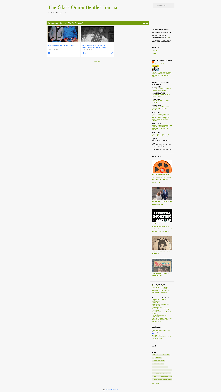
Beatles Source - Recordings (161, 309)
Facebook (155, 50)
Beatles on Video (157, 307)
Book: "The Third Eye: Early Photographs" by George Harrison (160, 108)
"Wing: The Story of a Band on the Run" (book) (165, 376)
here (168, 37)
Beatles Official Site (158, 286)
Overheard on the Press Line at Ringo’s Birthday (161, 337)
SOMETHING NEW (158, 335)
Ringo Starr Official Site (159, 292)
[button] (77, 53)
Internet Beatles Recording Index (162, 318)
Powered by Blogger (111, 389)
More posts (97, 61)
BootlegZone (156, 310)
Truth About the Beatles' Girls (161, 330)
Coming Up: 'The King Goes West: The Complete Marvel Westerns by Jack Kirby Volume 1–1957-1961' (162, 74)
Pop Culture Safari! (158, 64)
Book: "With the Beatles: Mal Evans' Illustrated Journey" (160, 135)
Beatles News (156, 306)
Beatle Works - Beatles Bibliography (159, 300)
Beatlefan (155, 302)
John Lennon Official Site (159, 287)
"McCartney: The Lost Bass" (160, 367)
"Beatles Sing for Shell (159, 360)
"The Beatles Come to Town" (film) (161, 373)
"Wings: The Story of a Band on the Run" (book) (165, 379)
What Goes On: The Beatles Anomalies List (160, 320)
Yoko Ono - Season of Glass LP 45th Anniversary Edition (161, 89)
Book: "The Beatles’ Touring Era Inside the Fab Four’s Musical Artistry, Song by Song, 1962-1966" (162, 127)
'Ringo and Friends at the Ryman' (161, 354)
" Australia (158, 357)
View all (145, 23)
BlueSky (154, 53)
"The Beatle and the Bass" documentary (163, 370)
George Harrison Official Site (161, 290)
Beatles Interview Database (160, 304)
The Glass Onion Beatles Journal (83, 7)
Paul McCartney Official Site (160, 289)
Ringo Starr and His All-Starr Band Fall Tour (161, 95)
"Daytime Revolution (158, 363)
